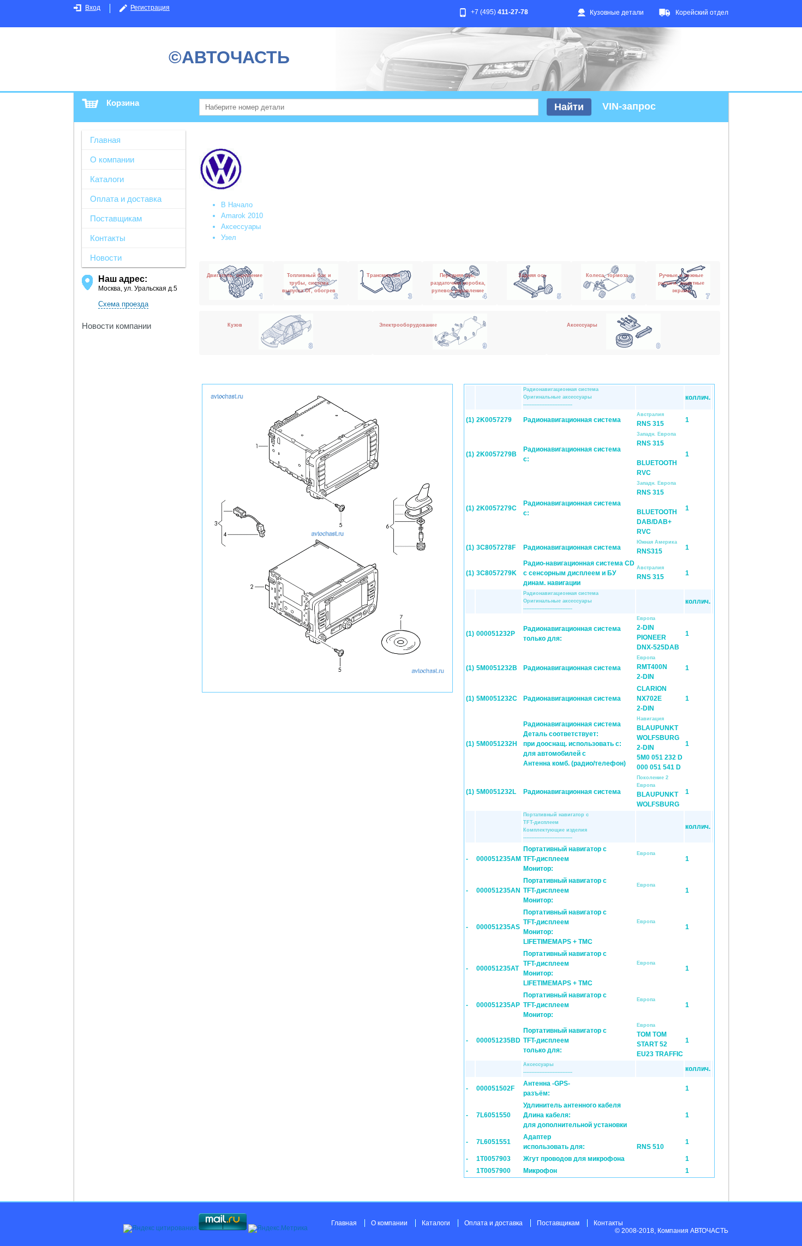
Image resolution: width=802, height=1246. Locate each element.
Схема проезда (123, 304)
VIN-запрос (629, 106)
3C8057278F (496, 547)
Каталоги (107, 179)
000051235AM (498, 859)
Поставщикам (116, 218)
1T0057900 (493, 1171)
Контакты (107, 238)
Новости (106, 257)
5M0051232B (496, 668)
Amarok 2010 (242, 216)
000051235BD (498, 1040)
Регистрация (150, 7)
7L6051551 (493, 1142)
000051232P (495, 633)
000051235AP (498, 1005)
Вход (92, 7)
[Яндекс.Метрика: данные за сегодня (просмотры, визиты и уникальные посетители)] (278, 1228)
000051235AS (498, 927)
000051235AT (497, 968)
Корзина (122, 102)
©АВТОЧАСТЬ (229, 57)
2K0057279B (496, 454)
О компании (112, 159)
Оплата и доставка (125, 198)
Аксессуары (241, 226)
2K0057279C (496, 508)
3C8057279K (496, 573)
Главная (105, 140)
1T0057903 (493, 1159)
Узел (228, 237)
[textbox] (368, 107)
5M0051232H (496, 744)
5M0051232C (496, 698)
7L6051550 (493, 1115)
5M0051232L (496, 792)
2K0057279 (494, 420)
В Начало (237, 205)
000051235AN (498, 890)
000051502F (495, 1088)
